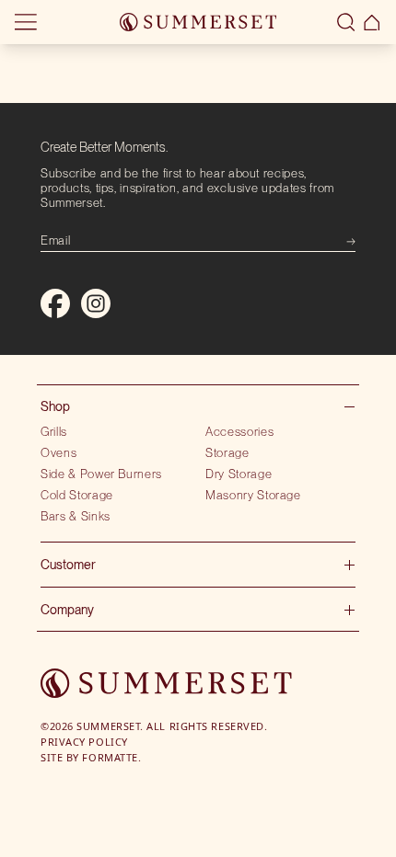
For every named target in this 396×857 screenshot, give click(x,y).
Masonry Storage (253, 494)
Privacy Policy (84, 742)
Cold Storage (77, 494)
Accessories (239, 431)
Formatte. (111, 757)
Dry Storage (238, 473)
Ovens (58, 452)
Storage (227, 452)
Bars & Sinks (76, 515)
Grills (54, 431)
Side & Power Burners (101, 473)
